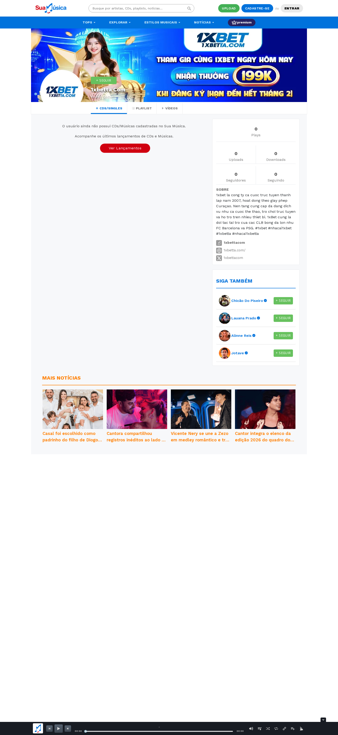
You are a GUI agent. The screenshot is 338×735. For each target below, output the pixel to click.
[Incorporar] (284, 728)
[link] (224, 300)
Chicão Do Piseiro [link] (247, 300)
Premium (244, 22)
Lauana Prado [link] (243, 318)
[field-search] (189, 8)
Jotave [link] (237, 353)
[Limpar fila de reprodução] (301, 728)
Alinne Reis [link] (241, 335)
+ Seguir (103, 80)
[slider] (85, 731)
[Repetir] (276, 728)
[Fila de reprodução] (259, 728)
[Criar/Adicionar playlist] (293, 728)
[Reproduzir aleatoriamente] (268, 728)
